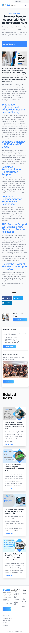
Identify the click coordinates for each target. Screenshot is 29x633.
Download (8, 609)
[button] (25, 5)
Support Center (7, 620)
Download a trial (9, 346)
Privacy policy (18, 631)
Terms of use (10, 631)
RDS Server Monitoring (17, 602)
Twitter (19, 298)
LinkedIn (7, 303)
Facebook (8, 298)
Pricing (24, 593)
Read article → (9, 444)
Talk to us (20, 320)
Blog (23, 605)
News (23, 606)
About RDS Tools (23, 598)
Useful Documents (6, 624)
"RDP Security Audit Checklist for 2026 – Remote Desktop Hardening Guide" (14, 511)
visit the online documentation (10, 260)
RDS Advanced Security (17, 598)
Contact (24, 595)
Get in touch (8, 382)
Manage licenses (24, 602)
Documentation (7, 618)
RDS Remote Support (16, 593)
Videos (5, 622)
